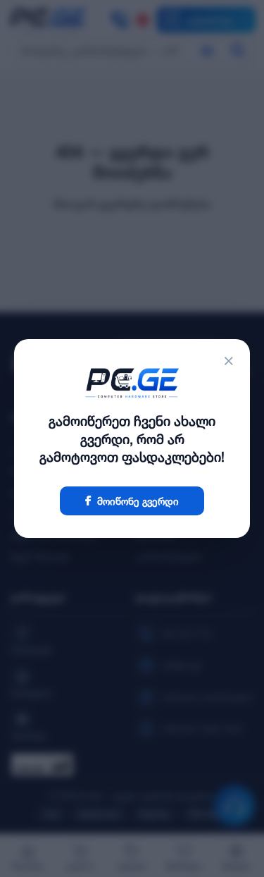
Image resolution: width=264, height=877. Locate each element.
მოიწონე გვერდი (138, 501)
